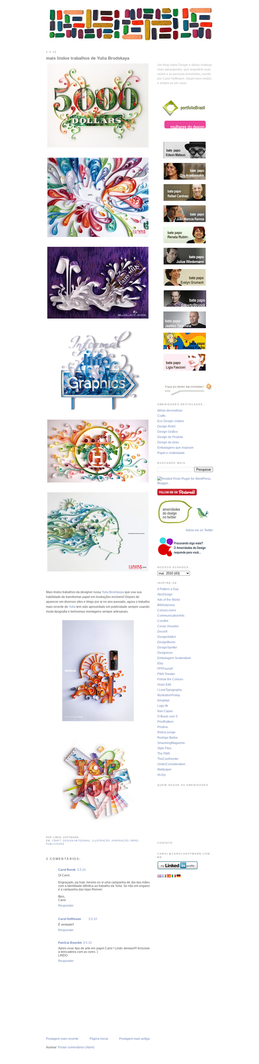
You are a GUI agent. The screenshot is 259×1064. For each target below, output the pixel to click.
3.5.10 (81, 870)
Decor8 (162, 631)
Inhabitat (163, 700)
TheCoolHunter (168, 759)
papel (135, 840)
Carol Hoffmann (69, 919)
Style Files (164, 748)
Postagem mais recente (62, 1039)
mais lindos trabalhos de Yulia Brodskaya (87, 58)
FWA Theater (166, 674)
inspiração (120, 840)
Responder (66, 905)
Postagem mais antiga (134, 1039)
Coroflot (162, 621)
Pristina (162, 727)
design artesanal (76, 840)
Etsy (160, 663)
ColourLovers (166, 610)
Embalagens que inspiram (175, 447)
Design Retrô (166, 426)
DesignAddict (166, 637)
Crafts (161, 416)
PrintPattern (165, 721)
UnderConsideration (171, 764)
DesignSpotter (167, 647)
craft (56, 840)
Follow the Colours (170, 679)
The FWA (163, 753)
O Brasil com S (167, 716)
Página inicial (99, 1039)
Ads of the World (168, 599)
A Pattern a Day (168, 589)
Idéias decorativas (169, 410)
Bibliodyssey (166, 605)
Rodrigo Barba (167, 737)
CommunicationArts (170, 615)
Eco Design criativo (170, 421)
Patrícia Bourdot (70, 943)
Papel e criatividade (171, 453)
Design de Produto (170, 437)
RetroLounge (166, 732)
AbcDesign (164, 594)
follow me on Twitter (199, 530)
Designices (165, 653)
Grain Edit (164, 684)
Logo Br (162, 706)
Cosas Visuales (168, 626)
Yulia (72, 607)
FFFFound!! (165, 668)
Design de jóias (168, 442)
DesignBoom (166, 642)
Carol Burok (67, 870)
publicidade (55, 844)
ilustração (101, 840)
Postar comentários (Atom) (76, 1047)
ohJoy (161, 775)
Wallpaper (164, 769)
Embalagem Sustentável (174, 658)
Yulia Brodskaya (113, 592)
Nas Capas (165, 711)
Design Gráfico (167, 431)
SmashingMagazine (171, 743)
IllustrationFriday (168, 695)
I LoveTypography (169, 690)
